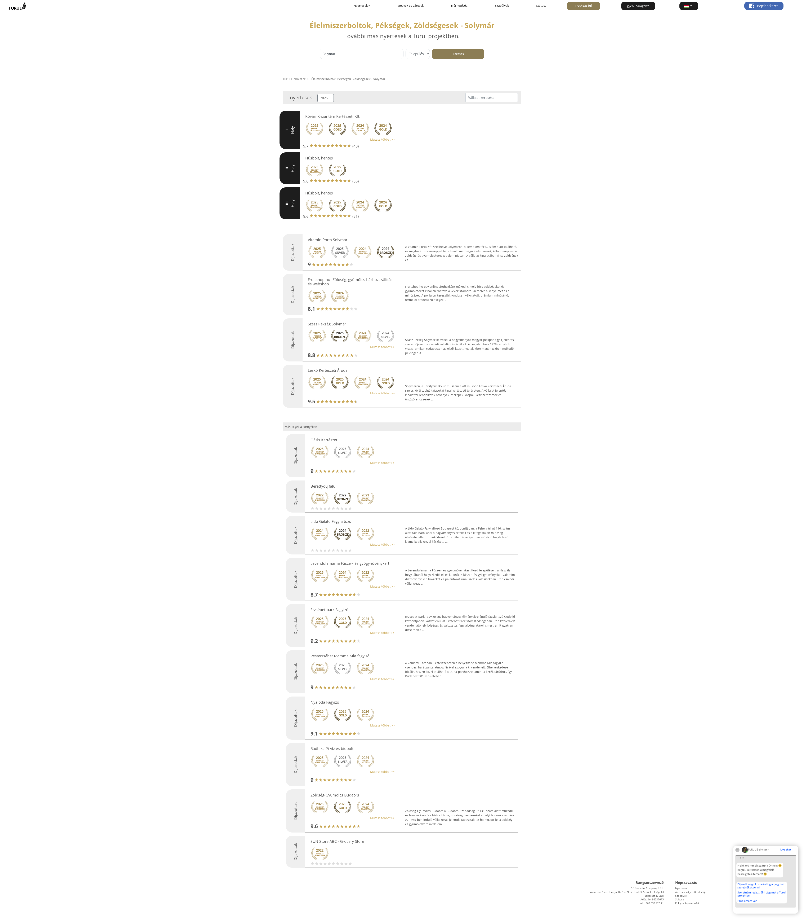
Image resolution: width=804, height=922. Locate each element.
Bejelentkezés (767, 6)
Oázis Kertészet (324, 439)
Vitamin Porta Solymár (327, 239)
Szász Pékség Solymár (327, 323)
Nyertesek (681, 888)
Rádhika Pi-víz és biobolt (332, 748)
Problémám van (747, 901)
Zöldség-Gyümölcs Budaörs (335, 795)
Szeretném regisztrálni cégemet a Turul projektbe (761, 894)
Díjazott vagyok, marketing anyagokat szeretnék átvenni (761, 885)
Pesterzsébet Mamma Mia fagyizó (340, 655)
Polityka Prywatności (687, 903)
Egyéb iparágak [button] (636, 6)
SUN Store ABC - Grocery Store (337, 841)
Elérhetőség (459, 6)
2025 (324, 98)
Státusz (541, 6)
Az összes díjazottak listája (690, 892)
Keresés (458, 54)
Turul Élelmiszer (294, 79)
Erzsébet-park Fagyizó (329, 609)
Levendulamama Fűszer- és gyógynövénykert (350, 563)
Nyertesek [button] (361, 6)
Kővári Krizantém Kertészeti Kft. (332, 116)
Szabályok (502, 6)
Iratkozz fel (583, 6)
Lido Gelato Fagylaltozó (331, 521)
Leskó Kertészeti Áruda (328, 370)
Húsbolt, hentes (319, 158)
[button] (688, 6)
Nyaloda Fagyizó (325, 702)
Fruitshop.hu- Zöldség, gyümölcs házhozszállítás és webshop (350, 282)
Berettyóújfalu (323, 486)
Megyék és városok (410, 6)
